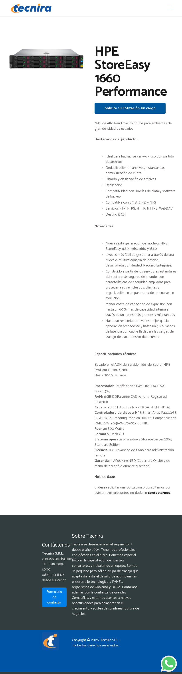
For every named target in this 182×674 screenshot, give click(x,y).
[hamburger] (169, 8)
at (110, 477)
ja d (101, 477)
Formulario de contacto (54, 597)
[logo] (31, 8)
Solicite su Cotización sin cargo (130, 108)
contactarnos (159, 493)
